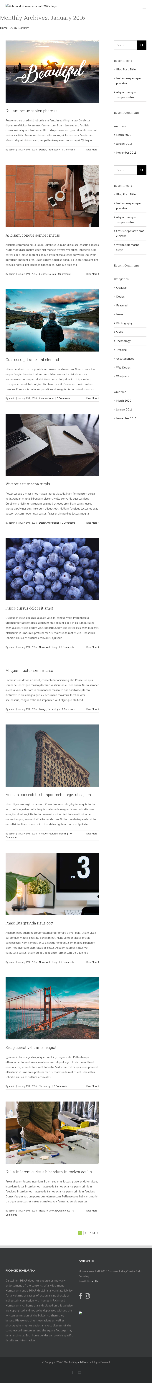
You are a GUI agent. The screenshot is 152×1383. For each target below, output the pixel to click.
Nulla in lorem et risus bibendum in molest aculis (49, 1171)
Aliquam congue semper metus (33, 235)
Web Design (53, 522)
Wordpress (64, 1210)
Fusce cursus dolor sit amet (29, 608)
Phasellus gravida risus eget (30, 923)
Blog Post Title (126, 69)
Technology (53, 149)
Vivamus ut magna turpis (28, 483)
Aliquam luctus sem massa (29, 670)
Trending (63, 833)
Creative (43, 274)
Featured (53, 833)
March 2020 (123, 135)
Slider (119, 332)
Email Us (92, 1281)
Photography (124, 323)
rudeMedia (82, 1362)
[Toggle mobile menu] (144, 7)
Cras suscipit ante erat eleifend (32, 359)
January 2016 (124, 143)
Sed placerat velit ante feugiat (31, 1047)
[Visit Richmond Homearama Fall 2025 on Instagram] (87, 1296)
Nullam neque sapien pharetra (32, 110)
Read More (91, 149)
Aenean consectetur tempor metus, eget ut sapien (48, 794)
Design (42, 149)
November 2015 (126, 152)
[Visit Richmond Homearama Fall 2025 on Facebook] (80, 1296)
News (51, 398)
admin (12, 149)
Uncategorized (125, 358)
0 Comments (68, 149)
